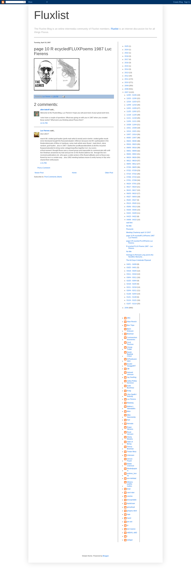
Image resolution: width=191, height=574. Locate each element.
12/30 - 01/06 (132, 95)
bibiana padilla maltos (130, 484)
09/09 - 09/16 (132, 148)
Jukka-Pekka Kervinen (132, 382)
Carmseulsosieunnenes (132, 338)
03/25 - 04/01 (132, 267)
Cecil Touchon (130, 343)
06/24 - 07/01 (132, 184)
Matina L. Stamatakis (131, 407)
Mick (128, 411)
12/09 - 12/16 (132, 105)
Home (74, 173)
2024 (127, 50)
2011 (127, 79)
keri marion (131, 529)
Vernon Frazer (129, 460)
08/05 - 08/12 (132, 164)
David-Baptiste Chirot (130, 354)
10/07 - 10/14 (132, 134)
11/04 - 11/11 (132, 121)
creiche (130, 496)
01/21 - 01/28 (132, 297)
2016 (127, 63)
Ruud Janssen (130, 433)
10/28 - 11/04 (132, 125)
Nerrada (130, 424)
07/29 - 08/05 (132, 167)
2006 (127, 308)
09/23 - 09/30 (132, 141)
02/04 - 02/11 (132, 290)
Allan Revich (132, 322)
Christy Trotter (129, 348)
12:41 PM (44, 123)
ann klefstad (131, 478)
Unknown (130, 455)
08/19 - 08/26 (132, 157)
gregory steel (132, 511)
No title (129, 226)
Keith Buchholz (130, 387)
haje (128, 514)
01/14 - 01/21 (132, 300)
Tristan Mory (131, 452)
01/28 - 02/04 (132, 294)
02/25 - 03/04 (132, 281)
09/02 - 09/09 (132, 151)
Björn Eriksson (130, 330)
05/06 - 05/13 (132, 207)
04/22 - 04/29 (132, 213)
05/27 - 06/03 (132, 197)
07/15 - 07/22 (132, 174)
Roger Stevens (130, 428)
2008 (127, 89)
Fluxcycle (129, 229)
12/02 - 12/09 (132, 108)
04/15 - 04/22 (132, 216)
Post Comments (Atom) (53, 177)
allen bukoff (44, 110)
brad (128, 489)
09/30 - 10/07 (132, 138)
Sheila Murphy (130, 438)
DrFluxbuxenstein (132, 360)
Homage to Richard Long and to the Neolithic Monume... (139, 256)
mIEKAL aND (132, 533)
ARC (129, 318)
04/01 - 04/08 (132, 264)
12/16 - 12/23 (132, 102)
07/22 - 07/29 (132, 170)
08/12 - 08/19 (132, 161)
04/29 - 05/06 (132, 210)
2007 (127, 92)
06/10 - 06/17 (132, 190)
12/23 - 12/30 (132, 98)
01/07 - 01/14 (132, 304)
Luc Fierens (45, 131)
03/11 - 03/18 (132, 274)
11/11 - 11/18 (132, 118)
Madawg (130, 403)
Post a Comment (43, 168)
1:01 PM (43, 163)
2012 (127, 76)
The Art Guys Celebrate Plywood (138, 260)
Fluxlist (51, 15)
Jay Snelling (131, 377)
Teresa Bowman (130, 448)
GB (128, 369)
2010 (127, 82)
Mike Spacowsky (131, 416)
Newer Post (39, 173)
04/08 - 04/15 (132, 220)
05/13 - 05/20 (132, 203)
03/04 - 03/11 (132, 277)
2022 (127, 53)
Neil (128, 420)
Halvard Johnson (130, 373)
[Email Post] (63, 96)
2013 (127, 73)
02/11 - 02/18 (132, 287)
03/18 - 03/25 (132, 271)
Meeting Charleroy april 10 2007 (138, 232)
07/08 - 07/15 (132, 177)
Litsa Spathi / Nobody (132, 395)
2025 (127, 46)
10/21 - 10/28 (132, 128)
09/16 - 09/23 (132, 144)
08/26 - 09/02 (132, 154)
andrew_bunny (132, 474)
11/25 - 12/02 (132, 111)
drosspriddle (131, 500)
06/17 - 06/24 (132, 187)
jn (127, 525)
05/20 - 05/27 (132, 200)
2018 (127, 56)
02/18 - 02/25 (132, 284)
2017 (127, 59)
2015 (127, 66)
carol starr (131, 493)
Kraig (129, 391)
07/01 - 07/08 (132, 180)
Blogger (106, 556)
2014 (127, 69)
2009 (127, 86)
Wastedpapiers (132, 470)
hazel (129, 518)
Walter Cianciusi (130, 465)
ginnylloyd (131, 507)
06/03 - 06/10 (132, 193)
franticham (131, 503)
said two (129, 223)
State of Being (130, 443)
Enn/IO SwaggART (131, 365)
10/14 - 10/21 (132, 131)
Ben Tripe (130, 325)
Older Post (109, 173)
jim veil (129, 522)
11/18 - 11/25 (132, 115)
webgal (130, 540)
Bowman (130, 334)
